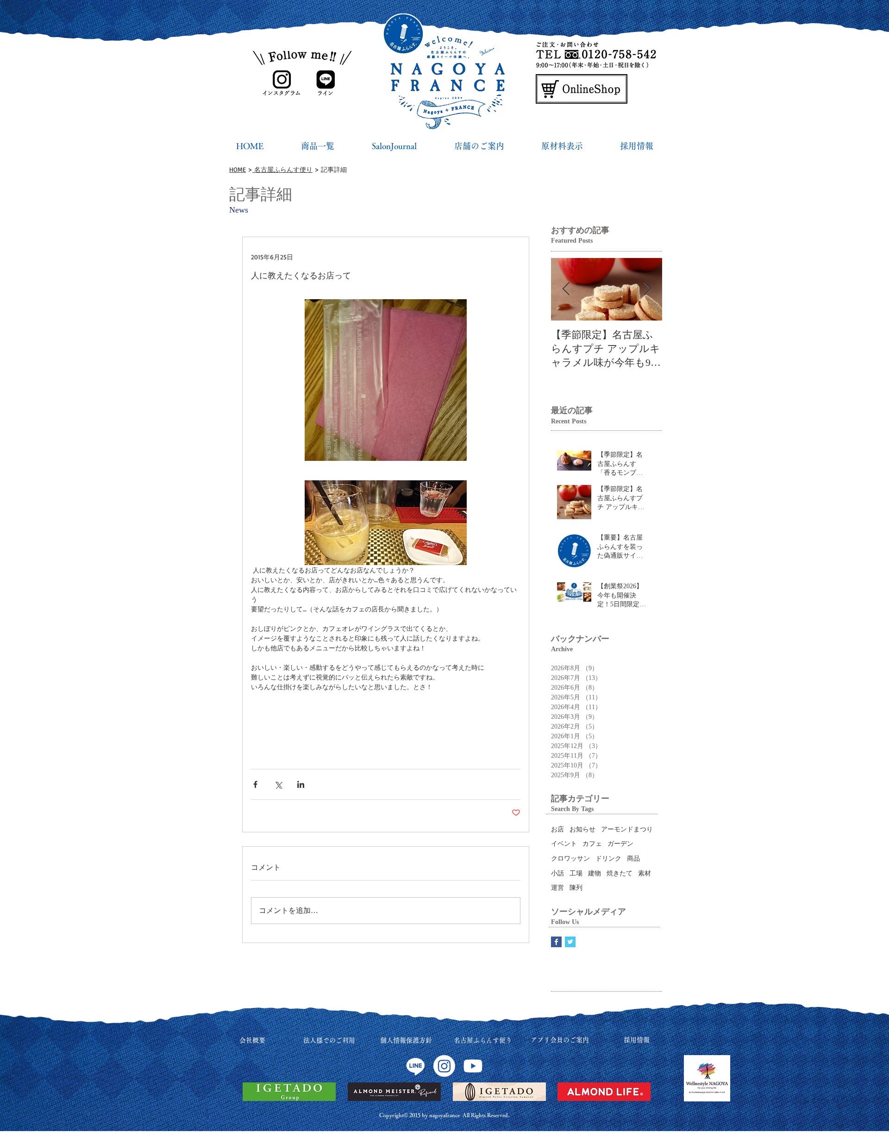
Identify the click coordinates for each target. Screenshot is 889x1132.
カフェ (592, 843)
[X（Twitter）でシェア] (278, 784)
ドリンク (608, 858)
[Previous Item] (566, 290)
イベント (564, 843)
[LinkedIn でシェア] (300, 784)
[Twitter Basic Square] (570, 942)
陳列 (576, 887)
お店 (557, 829)
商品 (633, 858)
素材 (644, 873)
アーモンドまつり (627, 829)
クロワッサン (570, 858)
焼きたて (619, 873)
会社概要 (252, 1040)
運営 (557, 887)
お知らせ (582, 829)
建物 (594, 873)
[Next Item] (647, 290)
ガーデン (620, 843)
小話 (557, 873)
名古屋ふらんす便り (282, 169)
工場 (576, 873)
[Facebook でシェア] (255, 784)
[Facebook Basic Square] (556, 942)
